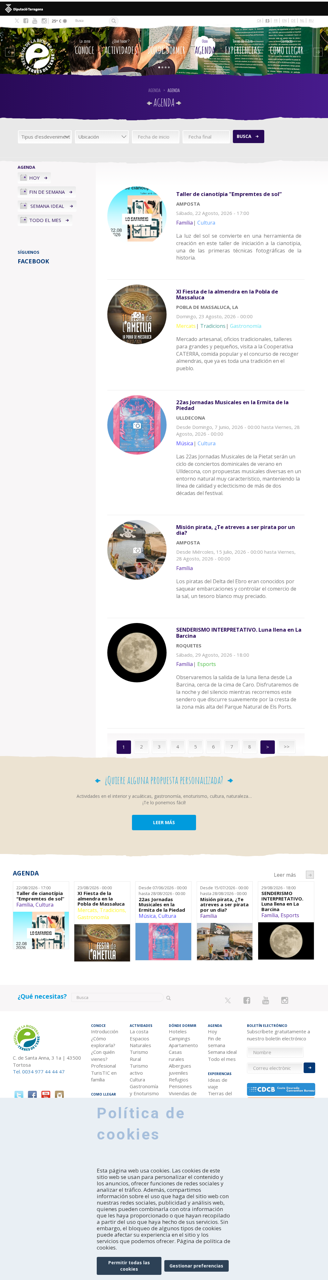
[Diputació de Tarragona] (164, 9)
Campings (179, 1038)
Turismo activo (139, 1069)
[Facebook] (26, 21)
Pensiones (180, 1086)
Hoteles (178, 1031)
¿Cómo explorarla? (103, 1041)
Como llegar (286, 47)
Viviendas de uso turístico (183, 1096)
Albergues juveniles (180, 1069)
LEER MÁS (164, 822)
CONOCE (84, 47)
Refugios (178, 1079)
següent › (310, 875)
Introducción (104, 1031)
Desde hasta (163, 891)
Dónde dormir (166, 47)
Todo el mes (45, 220)
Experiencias (242, 47)
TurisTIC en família (104, 1076)
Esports (290, 915)
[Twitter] (17, 21)
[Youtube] (35, 21)
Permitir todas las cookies (129, 1265)
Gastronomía (93, 917)
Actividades (120, 47)
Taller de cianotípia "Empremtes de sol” (40, 896)
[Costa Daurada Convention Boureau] (281, 1089)
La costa (139, 1031)
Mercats (87, 910)
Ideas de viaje (217, 1083)
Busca (244, 136)
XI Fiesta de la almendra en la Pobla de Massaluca (101, 899)
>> (287, 746)
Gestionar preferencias (196, 1266)
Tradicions (112, 910)
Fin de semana (47, 192)
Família (24, 904)
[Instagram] (44, 21)
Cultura (44, 904)
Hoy (34, 178)
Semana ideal (47, 206)
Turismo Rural (139, 1055)
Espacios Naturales (140, 1041)
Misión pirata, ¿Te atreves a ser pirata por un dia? (224, 905)
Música (147, 915)
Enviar (309, 1067)
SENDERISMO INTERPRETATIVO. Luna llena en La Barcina (282, 901)
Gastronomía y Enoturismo (144, 1089)
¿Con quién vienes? (103, 1055)
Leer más (240, 230)
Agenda (205, 47)
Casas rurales (176, 1055)
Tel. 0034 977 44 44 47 (39, 1071)
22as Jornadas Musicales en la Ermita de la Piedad (162, 905)
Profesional (103, 1065)
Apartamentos (183, 1045)
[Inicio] (38, 46)
